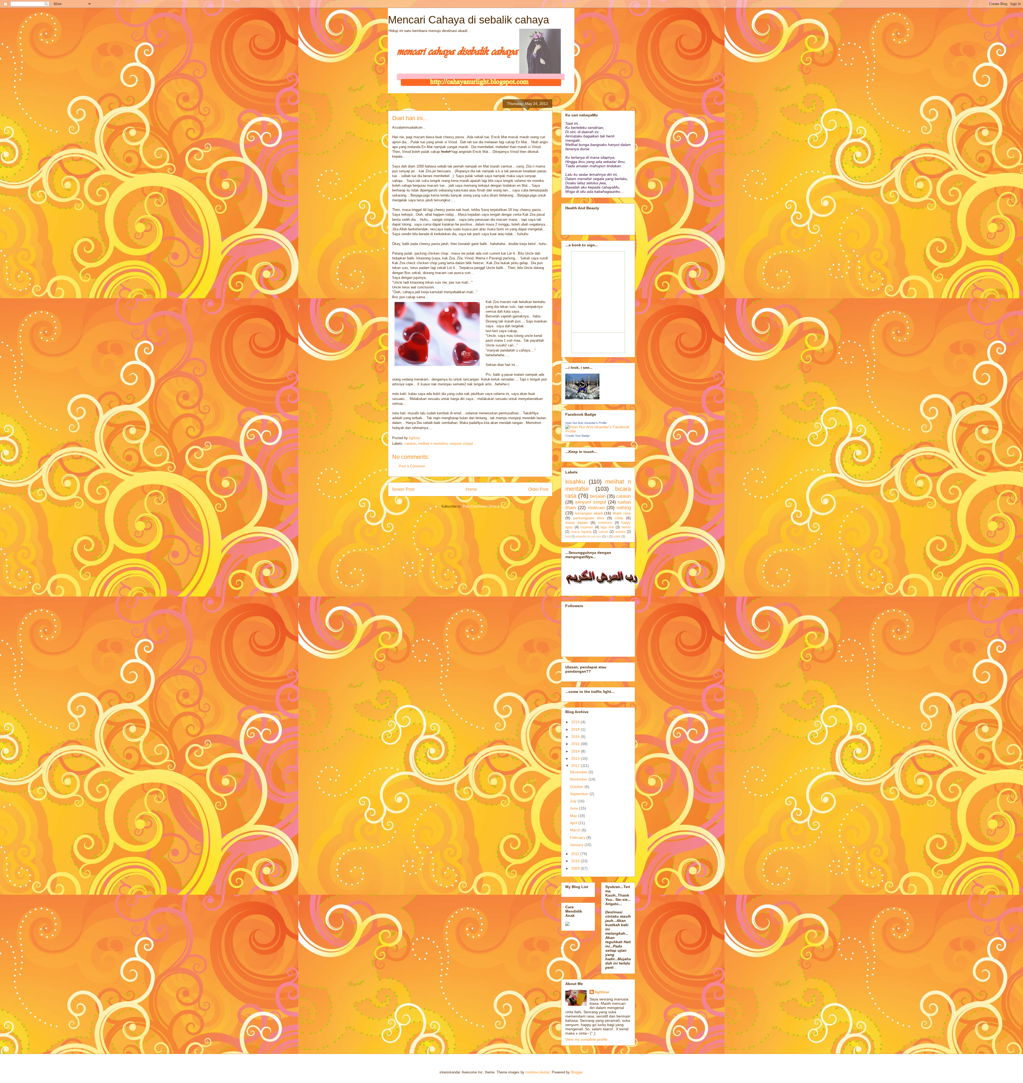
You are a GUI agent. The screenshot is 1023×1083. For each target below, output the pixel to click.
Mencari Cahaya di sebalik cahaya (468, 20)
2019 (576, 722)
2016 (576, 736)
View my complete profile (586, 1039)
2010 (576, 861)
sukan (603, 532)
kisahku (575, 481)
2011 (575, 854)
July (574, 801)
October (577, 786)
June (574, 808)
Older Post (538, 489)
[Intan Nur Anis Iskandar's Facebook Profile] (598, 431)
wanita (620, 532)
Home (471, 489)
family (626, 527)
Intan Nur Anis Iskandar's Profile (586, 422)
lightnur (602, 992)
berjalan (598, 496)
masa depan (576, 522)
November (579, 779)
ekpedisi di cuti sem (588, 536)
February (578, 837)
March (576, 830)
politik (617, 536)
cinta (619, 518)
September (580, 794)
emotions (605, 523)
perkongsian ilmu (588, 518)
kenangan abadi (589, 513)
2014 (576, 751)
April (574, 823)
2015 (576, 744)
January (577, 845)
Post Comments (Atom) (481, 506)
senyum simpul (461, 444)
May (574, 816)
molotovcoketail (537, 1072)
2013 (576, 758)
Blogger (576, 1072)
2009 (576, 868)
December (579, 772)
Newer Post (403, 489)
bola (568, 536)
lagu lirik (607, 527)
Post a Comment (412, 466)
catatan (410, 444)
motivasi (596, 507)
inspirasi (586, 527)
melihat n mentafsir (432, 444)
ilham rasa (622, 513)
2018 (576, 729)
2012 (576, 765)
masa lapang (581, 532)
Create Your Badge (577, 435)
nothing (623, 507)
